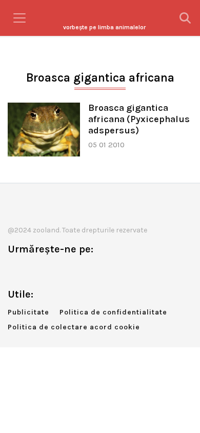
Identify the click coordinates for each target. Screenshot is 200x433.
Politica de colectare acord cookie (74, 327)
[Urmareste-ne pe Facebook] (15, 270)
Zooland (104, 27)
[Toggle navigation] (19, 18)
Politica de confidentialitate (113, 312)
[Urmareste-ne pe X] (32, 270)
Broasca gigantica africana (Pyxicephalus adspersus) (139, 119)
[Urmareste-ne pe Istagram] (49, 270)
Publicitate (28, 312)
